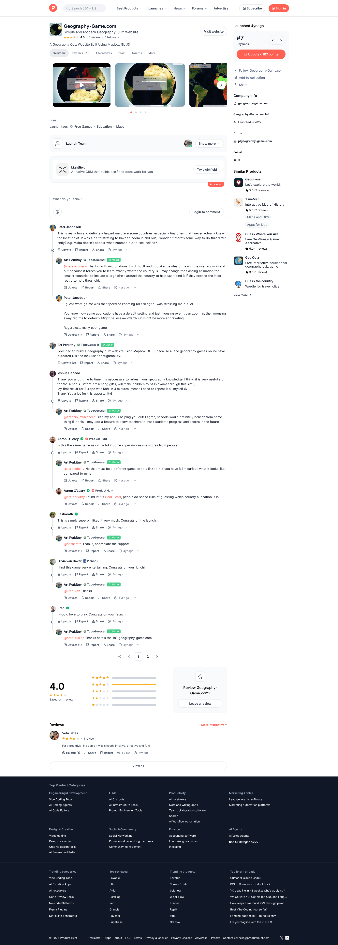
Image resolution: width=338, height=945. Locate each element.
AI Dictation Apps (60, 884)
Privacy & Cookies (156, 937)
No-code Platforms (61, 903)
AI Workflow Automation (184, 821)
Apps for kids (257, 225)
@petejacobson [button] (75, 266)
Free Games (83, 126)
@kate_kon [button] (72, 591)
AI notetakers (177, 799)
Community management (125, 846)
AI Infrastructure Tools (123, 804)
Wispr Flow (177, 896)
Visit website (214, 31)
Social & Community (122, 829)
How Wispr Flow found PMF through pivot (257, 903)
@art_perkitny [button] (74, 497)
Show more (207, 143)
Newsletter (94, 937)
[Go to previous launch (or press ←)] (273, 40)
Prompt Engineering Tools (125, 810)
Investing (175, 846)
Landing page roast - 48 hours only (253, 915)
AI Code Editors (59, 810)
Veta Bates (70, 733)
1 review (94, 37)
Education (104, 126)
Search (173, 816)
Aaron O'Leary (68, 439)
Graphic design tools (62, 846)
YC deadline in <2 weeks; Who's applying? (257, 890)
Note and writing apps (183, 804)
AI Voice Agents (239, 835)
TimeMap (252, 199)
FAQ (128, 937)
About (118, 937)
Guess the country (259, 281)
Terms (138, 937)
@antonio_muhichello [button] (80, 417)
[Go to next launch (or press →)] (281, 40)
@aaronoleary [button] (74, 469)
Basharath (65, 514)
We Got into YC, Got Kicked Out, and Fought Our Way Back (258, 897)
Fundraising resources (183, 841)
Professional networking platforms (131, 841)
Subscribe (254, 8)
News (177, 8)
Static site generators (63, 915)
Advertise (221, 8)
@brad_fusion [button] (74, 638)
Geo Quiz (252, 257)
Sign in (281, 8)
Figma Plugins (58, 909)
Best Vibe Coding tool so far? (249, 909)
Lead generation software (245, 799)
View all (138, 766)
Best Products (127, 8)
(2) (68, 362)
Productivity (177, 793)
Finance (174, 829)
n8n (112, 884)
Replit (173, 909)
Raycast (115, 915)
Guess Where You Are (261, 234)
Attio (112, 890)
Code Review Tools (61, 896)
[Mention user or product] (57, 212)
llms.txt (215, 937)
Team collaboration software (187, 810)
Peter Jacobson (69, 227)
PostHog (115, 896)
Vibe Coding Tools (60, 799)
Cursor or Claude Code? (245, 877)
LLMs (112, 793)
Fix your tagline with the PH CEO (251, 922)
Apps (108, 937)
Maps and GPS (258, 217)
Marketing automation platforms (249, 804)
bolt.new (175, 890)
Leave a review (200, 703)
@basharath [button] (72, 544)
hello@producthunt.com (254, 937)
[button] (152, 53)
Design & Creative (61, 829)
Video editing (57, 835)
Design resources (60, 841)
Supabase (116, 922)
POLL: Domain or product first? (250, 884)
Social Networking (121, 835)
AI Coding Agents (60, 804)
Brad (61, 608)
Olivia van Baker (69, 561)
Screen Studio (179, 884)
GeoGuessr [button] (113, 497)
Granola (114, 909)
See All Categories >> (243, 842)
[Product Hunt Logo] (53, 8)
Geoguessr (253, 179)
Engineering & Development (68, 793)
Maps (120, 126)
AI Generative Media (62, 852)
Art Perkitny (73, 260)
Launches (155, 8)
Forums (197, 8)
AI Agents (235, 829)
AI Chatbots (116, 799)
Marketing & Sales (241, 793)
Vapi (112, 903)
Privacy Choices (181, 937)
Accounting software (182, 835)
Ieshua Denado (68, 373)
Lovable (115, 877)
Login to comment (206, 212)
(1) (75, 334)
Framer (174, 903)
